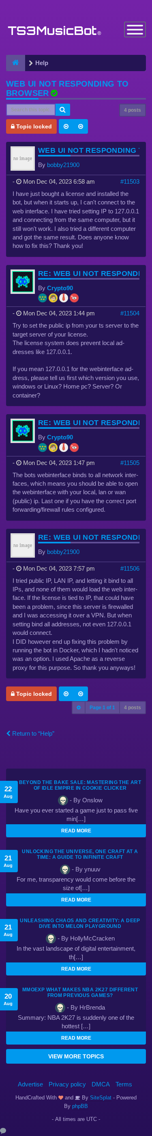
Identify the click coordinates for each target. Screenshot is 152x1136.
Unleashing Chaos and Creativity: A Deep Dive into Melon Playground (80, 923)
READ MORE (76, 831)
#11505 (129, 462)
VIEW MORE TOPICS (76, 1056)
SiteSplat (99, 1098)
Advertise (30, 1084)
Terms (124, 1084)
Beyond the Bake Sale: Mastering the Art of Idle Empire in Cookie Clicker (80, 785)
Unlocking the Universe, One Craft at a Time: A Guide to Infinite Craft (80, 854)
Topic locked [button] (33, 126)
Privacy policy (67, 1084)
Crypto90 (60, 288)
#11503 (129, 181)
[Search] (63, 110)
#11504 (129, 313)
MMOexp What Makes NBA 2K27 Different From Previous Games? (80, 992)
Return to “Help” (32, 733)
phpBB (80, 1106)
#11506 (129, 568)
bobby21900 (63, 164)
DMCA (101, 1084)
